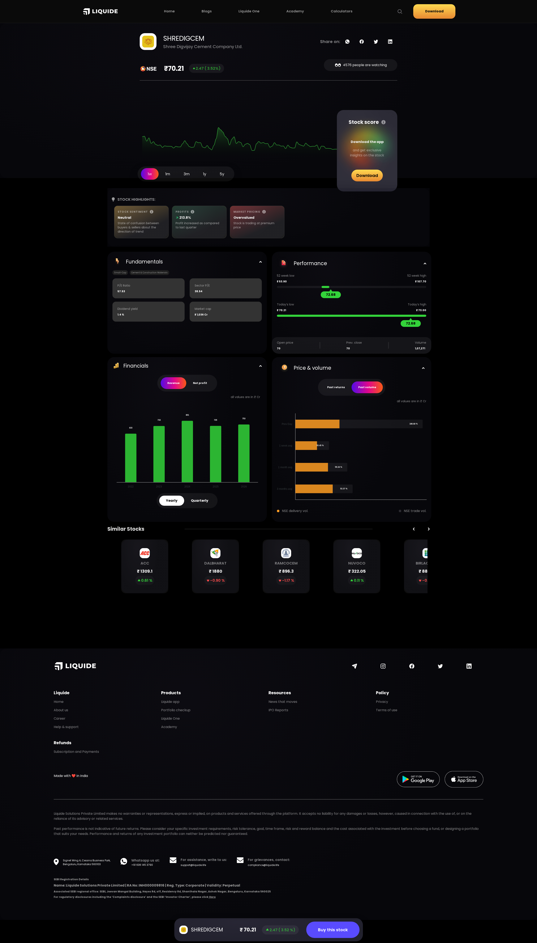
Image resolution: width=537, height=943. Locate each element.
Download (434, 11)
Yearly (171, 500)
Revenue (173, 383)
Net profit (200, 383)
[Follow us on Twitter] (440, 666)
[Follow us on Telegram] (354, 666)
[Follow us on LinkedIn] (469, 666)
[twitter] (376, 41)
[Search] (400, 11)
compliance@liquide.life (263, 865)
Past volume (367, 387)
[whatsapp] (347, 41)
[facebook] (362, 41)
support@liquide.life (193, 865)
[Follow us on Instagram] (383, 666)
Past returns (336, 387)
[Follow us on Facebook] (412, 666)
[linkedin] (390, 41)
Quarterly (199, 500)
